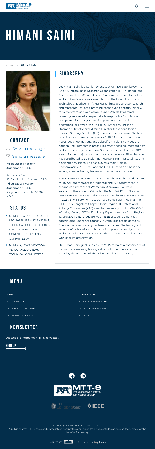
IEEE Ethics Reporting (21, 308)
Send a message (28, 148)
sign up (11, 346)
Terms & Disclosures (94, 308)
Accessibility (15, 301)
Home (10, 65)
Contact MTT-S (89, 294)
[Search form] (137, 6)
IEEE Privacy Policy (19, 315)
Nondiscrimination (93, 301)
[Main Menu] (147, 6)
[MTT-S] (19, 6)
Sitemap (84, 315)
